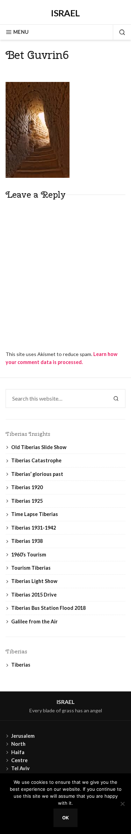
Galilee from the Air (34, 621)
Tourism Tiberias (31, 568)
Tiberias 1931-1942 (33, 528)
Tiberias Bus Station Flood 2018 (48, 608)
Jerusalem (23, 736)
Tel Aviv (20, 768)
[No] (122, 803)
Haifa (17, 752)
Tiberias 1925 (27, 501)
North (18, 744)
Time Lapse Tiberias (34, 514)
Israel (65, 13)
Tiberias (20, 665)
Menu (21, 32)
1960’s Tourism (28, 555)
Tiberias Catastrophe (36, 460)
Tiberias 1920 (27, 487)
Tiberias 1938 (27, 541)
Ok (65, 817)
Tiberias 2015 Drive (34, 595)
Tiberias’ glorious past (37, 474)
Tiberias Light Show (34, 581)
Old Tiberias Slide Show (38, 447)
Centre (19, 760)
